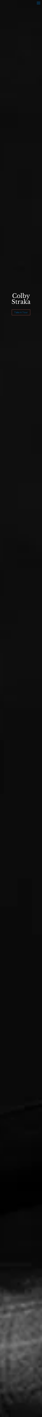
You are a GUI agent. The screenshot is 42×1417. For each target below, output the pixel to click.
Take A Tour (21, 312)
